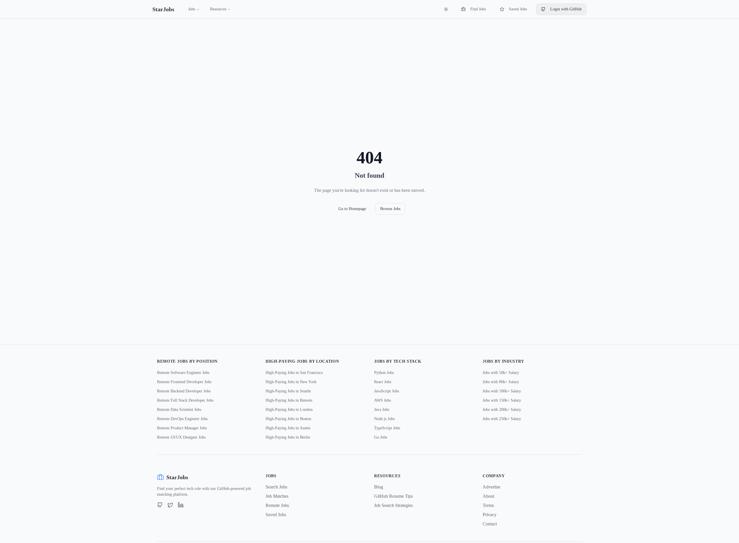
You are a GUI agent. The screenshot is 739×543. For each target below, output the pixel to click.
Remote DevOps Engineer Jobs (182, 419)
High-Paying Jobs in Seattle (288, 391)
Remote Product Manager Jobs (182, 428)
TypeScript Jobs (387, 428)
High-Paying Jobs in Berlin (288, 437)
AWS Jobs (382, 400)
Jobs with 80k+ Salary (501, 382)
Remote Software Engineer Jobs (183, 372)
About (488, 496)
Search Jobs (276, 486)
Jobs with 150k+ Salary (502, 400)
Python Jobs (384, 372)
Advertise (491, 486)
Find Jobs (478, 9)
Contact (490, 523)
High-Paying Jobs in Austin (288, 428)
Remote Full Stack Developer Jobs (185, 400)
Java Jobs (381, 409)
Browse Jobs (390, 209)
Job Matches (277, 496)
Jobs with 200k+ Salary (502, 409)
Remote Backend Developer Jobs (183, 391)
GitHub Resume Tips (393, 496)
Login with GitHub (566, 9)
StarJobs (163, 9)
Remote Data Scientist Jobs (179, 409)
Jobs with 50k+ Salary (501, 372)
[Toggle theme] (446, 9)
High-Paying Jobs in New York (291, 382)
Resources (218, 9)
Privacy (490, 514)
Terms (488, 505)
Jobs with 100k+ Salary (502, 391)
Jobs (191, 9)
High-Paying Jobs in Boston (288, 419)
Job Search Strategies (393, 505)
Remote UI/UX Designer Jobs (181, 437)
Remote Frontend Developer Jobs (184, 382)
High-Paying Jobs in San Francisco (294, 372)
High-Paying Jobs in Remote (289, 400)
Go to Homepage (352, 209)
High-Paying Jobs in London (289, 409)
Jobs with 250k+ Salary (502, 419)
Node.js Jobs (384, 419)
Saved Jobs (518, 9)
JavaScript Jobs (386, 391)
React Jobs (382, 382)
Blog (378, 486)
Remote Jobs (277, 505)
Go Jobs (380, 437)
